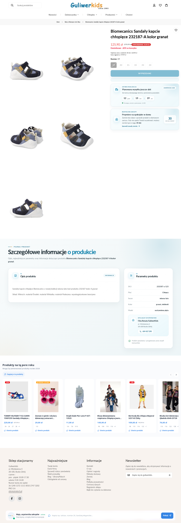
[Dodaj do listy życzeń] (176, 30)
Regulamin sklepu (94, 487)
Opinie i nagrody (93, 471)
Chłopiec (91, 14)
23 (143, 65)
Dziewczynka (70, 14)
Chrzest (129, 14)
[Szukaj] (12, 5)
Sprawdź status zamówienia (59, 471)
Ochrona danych (93, 484)
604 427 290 (147, 331)
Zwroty (89, 477)
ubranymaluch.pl (15, 491)
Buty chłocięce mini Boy (72, 22)
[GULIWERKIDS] (90, 5)
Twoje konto (53, 466)
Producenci (110, 14)
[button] (166, 5)
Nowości (52, 14)
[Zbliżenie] (46, 33)
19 (113, 65)
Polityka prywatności (95, 482)
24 (150, 65)
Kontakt (90, 466)
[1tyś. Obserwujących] (20, 498)
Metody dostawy (93, 474)
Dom (58, 22)
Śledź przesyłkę (54, 474)
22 (135, 65)
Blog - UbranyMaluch (56, 477)
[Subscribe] (169, 475)
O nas (89, 469)
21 (128, 65)
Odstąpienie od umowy (57, 479)
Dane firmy (52, 469)
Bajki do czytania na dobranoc (99, 490)
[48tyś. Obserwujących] (12, 498)
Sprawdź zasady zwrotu (129, 126)
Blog (88, 479)
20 (121, 65)
